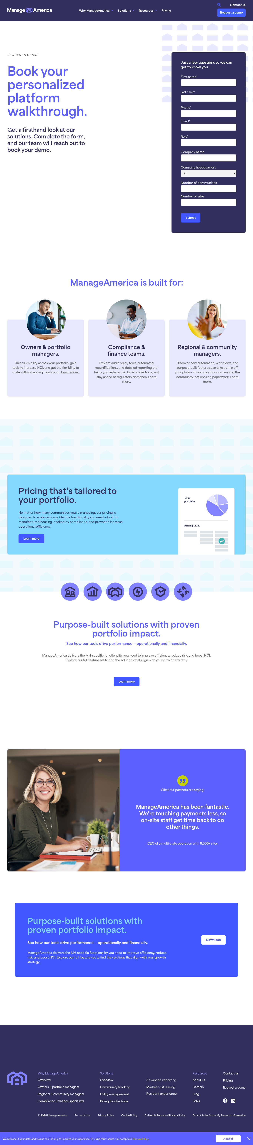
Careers (198, 1087)
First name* (189, 76)
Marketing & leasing (160, 1087)
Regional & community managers (61, 1094)
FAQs (196, 1101)
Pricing (166, 10)
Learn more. (70, 371)
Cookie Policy (129, 1115)
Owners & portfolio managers (58, 1087)
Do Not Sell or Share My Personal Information (219, 1115)
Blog (196, 1094)
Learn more (31, 538)
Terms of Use (82, 1115)
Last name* (188, 92)
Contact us (238, 4)
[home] (29, 10)
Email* (185, 121)
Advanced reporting (161, 1080)
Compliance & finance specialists (61, 1101)
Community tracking (115, 1087)
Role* (184, 136)
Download (213, 939)
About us (199, 1080)
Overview (44, 1080)
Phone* (186, 107)
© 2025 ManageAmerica (52, 1115)
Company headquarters (198, 167)
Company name (192, 151)
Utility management (114, 1094)
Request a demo (231, 12)
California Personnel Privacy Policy (165, 1115)
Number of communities (199, 182)
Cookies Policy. (141, 1139)
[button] (96, 10)
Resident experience (161, 1093)
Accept (228, 1138)
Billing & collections (114, 1101)
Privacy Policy (106, 1115)
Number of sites (192, 196)
